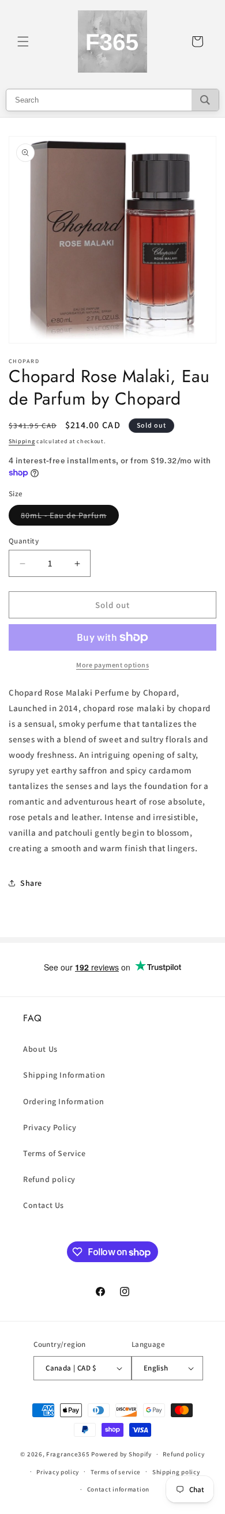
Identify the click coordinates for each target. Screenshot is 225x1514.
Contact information (118, 1489)
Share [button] (31, 883)
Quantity (24, 541)
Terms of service (116, 1472)
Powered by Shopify (121, 1454)
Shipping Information (64, 1075)
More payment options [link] (112, 664)
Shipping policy (176, 1472)
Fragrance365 (67, 1454)
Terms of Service (54, 1153)
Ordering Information (63, 1101)
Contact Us (43, 1205)
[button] (23, 41)
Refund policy (49, 1179)
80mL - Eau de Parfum (70, 517)
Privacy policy (57, 1472)
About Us (40, 1049)
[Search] (205, 100)
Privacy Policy (49, 1127)
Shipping (22, 441)
